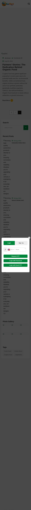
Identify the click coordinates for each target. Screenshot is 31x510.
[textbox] (11, 249)
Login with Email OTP (15, 265)
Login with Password (15, 260)
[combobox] (11, 249)
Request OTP (15, 256)
